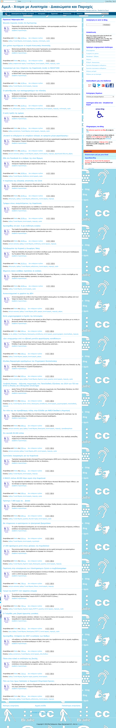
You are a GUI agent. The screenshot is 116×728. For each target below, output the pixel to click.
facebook (108, 138)
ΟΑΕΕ (47, 63)
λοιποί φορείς (27, 41)
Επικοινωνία (67, 13)
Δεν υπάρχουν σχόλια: (36, 38)
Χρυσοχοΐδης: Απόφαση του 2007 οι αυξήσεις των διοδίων (26, 636)
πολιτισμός (42, 41)
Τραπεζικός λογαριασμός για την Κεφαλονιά (20, 456)
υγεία (48, 41)
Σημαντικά (54, 13)
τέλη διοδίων (44, 654)
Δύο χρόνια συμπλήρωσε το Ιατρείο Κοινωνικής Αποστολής (27, 46)
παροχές (35, 41)
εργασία (50, 379)
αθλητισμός (16, 108)
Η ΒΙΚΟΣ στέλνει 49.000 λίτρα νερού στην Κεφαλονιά (24, 478)
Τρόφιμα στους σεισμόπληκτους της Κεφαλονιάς (22, 203)
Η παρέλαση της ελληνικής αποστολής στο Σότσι (22, 181)
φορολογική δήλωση (61, 153)
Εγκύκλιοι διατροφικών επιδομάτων (96, 65)
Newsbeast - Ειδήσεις (92, 56)
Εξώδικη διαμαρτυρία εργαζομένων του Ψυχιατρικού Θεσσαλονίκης (30, 361)
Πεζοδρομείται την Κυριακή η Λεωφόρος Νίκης (21, 248)
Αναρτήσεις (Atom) (46, 712)
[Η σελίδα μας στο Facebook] (94, 87)
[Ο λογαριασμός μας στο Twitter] (99, 87)
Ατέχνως (88, 59)
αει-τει (10, 108)
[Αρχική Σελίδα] (6, 13)
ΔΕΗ (35, 311)
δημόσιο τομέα (42, 379)
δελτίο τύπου (27, 403)
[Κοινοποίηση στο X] (50, 38)
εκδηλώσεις (34, 199)
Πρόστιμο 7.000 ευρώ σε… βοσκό (16, 501)
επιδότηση (37, 244)
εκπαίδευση (39, 108)
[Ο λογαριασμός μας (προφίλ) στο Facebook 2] (112, 87)
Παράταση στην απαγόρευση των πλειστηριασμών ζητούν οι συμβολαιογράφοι (34, 568)
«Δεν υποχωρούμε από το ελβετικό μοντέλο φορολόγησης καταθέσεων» (32, 339)
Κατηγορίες (41, 13)
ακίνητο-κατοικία (13, 153)
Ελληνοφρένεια (90, 50)
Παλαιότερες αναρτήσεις (71, 706)
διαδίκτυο (26, 176)
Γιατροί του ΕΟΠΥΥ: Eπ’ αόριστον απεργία (20, 591)
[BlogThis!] (49, 38)
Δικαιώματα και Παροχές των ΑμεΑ (23, 13)
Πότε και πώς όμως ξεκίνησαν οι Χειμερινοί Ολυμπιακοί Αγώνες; (29, 681)
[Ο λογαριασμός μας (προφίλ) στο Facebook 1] (107, 87)
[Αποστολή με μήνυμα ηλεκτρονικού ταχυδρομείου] (47, 38)
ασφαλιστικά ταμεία (19, 63)
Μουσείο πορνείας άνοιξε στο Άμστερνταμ (20, 23)
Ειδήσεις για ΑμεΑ (91, 71)
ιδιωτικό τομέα (33, 519)
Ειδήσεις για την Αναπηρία (93, 74)
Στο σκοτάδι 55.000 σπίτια (13, 433)
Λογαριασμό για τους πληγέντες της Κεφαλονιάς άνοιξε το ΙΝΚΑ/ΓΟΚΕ (31, 68)
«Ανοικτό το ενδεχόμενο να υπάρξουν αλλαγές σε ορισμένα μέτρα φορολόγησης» (35, 136)
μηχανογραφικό (58, 334)
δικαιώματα (31, 334)
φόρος (71, 153)
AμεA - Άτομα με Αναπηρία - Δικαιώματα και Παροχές (47, 7)
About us (80, 13)
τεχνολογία (35, 541)
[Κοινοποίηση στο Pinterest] (54, 38)
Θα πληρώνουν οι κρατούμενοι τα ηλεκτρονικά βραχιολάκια (27, 523)
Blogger (80, 724)
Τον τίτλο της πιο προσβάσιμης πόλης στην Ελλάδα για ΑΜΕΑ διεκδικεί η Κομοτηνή (36, 411)
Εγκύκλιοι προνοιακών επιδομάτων (96, 68)
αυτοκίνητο (16, 131)
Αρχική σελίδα (40, 706)
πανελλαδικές (68, 334)
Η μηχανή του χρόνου (92, 53)
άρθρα (10, 41)
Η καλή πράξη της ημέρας (13, 113)
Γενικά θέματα (17, 41)
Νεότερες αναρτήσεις (11, 706)
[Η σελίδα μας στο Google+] (103, 87)
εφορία (36, 153)
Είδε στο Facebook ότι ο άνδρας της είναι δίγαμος (23, 158)
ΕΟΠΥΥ (35, 609)
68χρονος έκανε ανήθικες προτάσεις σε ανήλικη (22, 271)
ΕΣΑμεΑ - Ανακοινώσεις (93, 62)
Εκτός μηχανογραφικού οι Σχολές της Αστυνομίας (23, 316)
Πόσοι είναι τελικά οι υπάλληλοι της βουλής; (20, 659)
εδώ (87, 132)
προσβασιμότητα (66, 428)
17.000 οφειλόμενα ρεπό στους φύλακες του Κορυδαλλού (26, 546)
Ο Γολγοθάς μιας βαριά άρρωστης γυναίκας (20, 613)
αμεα (21, 379)
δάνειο (36, 586)
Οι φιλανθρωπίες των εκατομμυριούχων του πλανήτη (24, 91)
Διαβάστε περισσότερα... (19, 30)
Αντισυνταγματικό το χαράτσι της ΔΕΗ (18, 293)
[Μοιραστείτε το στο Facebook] (52, 38)
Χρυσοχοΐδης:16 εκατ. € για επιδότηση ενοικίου (22, 226)
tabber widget (91, 168)
